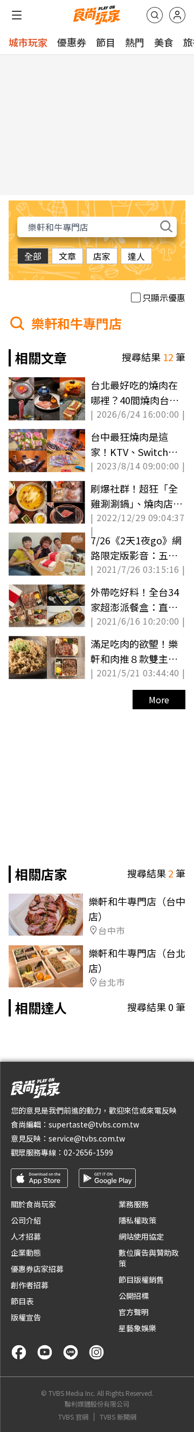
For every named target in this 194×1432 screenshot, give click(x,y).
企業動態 (26, 1252)
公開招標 (134, 1295)
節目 (105, 42)
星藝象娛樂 (137, 1328)
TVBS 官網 (73, 1417)
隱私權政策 (137, 1220)
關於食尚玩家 (33, 1204)
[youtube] (45, 1352)
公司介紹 (26, 1220)
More (159, 699)
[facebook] (19, 1352)
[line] (71, 1352)
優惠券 (71, 42)
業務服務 (134, 1204)
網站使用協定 (141, 1236)
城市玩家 (28, 42)
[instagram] (96, 1352)
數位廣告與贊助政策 (149, 1258)
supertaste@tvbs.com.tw (93, 1124)
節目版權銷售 (141, 1279)
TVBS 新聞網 (118, 1417)
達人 (136, 256)
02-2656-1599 (88, 1152)
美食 (164, 42)
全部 (32, 256)
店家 (101, 256)
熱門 (134, 42)
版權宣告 (26, 1317)
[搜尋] (155, 15)
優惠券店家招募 (37, 1268)
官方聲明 (134, 1311)
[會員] (177, 15)
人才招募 (26, 1236)
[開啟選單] (17, 15)
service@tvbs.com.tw (86, 1138)
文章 (67, 256)
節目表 (22, 1301)
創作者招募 (29, 1284)
